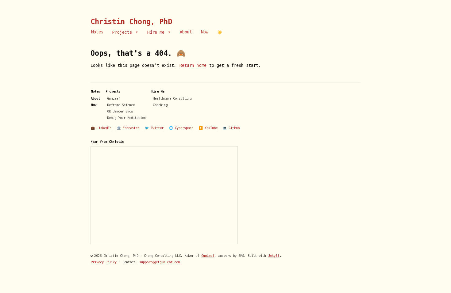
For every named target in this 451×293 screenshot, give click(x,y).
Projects (123, 32)
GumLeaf (113, 98)
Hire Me (157, 32)
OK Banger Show (120, 111)
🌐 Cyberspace (181, 128)
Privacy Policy (104, 262)
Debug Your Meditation (126, 118)
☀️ (219, 32)
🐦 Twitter (154, 128)
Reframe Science (121, 105)
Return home (192, 65)
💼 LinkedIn (101, 128)
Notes (97, 32)
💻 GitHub (231, 128)
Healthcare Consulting (172, 98)
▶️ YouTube (208, 128)
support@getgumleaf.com (159, 262)
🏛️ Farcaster (128, 128)
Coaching (160, 105)
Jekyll (273, 255)
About (186, 32)
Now (204, 32)
